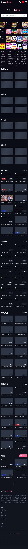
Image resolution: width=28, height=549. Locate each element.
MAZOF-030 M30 (5, 416)
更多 (24, 170)
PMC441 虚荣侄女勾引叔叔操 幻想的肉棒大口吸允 (12, 273)
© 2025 (11, 534)
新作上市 (3, 513)
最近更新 (3, 510)
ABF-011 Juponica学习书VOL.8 (8, 477)
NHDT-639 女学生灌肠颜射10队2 (8, 427)
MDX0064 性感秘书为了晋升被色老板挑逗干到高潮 (12, 263)
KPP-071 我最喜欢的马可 (20, 323)
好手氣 (24, 455)
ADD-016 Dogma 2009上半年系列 (9, 394)
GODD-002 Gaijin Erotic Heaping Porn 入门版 (11, 377)
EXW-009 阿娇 (4, 356)
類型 (2, 526)
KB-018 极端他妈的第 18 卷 (21, 345)
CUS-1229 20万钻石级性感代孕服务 (9, 306)
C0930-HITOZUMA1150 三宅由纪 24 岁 (10, 224)
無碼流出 (3, 515)
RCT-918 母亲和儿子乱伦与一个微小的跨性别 (11, 213)
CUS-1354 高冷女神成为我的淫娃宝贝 (9, 295)
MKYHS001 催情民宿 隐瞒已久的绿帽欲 (10, 284)
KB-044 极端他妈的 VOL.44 (7, 366)
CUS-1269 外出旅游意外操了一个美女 (9, 252)
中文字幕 (3, 518)
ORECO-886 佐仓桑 (5, 466)
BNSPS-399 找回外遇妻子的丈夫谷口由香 (10, 181)
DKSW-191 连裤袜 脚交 (6, 448)
